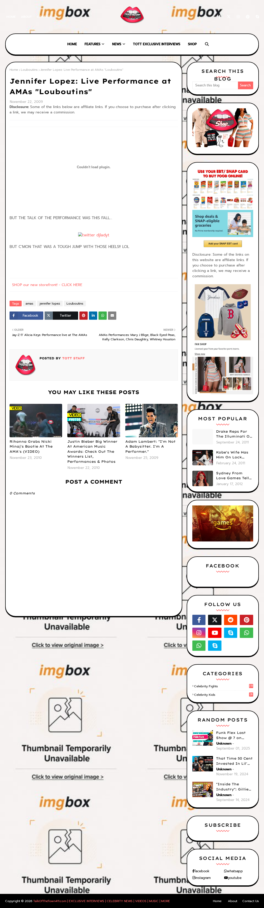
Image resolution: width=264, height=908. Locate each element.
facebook (201, 871)
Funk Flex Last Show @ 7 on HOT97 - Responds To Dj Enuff (234, 735)
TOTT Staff (73, 358)
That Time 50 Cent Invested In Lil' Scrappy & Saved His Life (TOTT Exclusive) (234, 761)
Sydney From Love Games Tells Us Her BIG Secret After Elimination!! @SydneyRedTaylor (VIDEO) (234, 476)
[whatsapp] (246, 633)
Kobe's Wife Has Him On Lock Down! (232, 455)
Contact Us (250, 901)
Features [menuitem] (92, 44)
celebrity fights (223, 686)
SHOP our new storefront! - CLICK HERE (47, 285)
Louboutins (29, 69)
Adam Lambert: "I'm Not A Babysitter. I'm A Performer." (150, 446)
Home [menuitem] (72, 44)
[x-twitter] (228, 16)
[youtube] (214, 633)
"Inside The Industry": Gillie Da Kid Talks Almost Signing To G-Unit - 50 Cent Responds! (234, 787)
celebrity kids (223, 694)
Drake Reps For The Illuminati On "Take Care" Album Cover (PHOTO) (234, 434)
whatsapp (235, 871)
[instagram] (238, 16)
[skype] (256, 16)
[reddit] (230, 620)
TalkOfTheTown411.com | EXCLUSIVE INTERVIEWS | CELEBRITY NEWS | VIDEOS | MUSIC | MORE (101, 901)
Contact (44, 16)
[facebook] (219, 16)
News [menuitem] (116, 44)
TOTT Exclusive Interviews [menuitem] (156, 44)
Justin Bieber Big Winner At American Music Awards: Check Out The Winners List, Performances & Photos (92, 451)
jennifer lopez (50, 303)
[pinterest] (247, 16)
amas (29, 303)
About (26, 16)
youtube (235, 877)
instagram (203, 877)
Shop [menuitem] (192, 44)
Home (11, 16)
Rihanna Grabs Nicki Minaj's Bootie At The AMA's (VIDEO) (31, 446)
